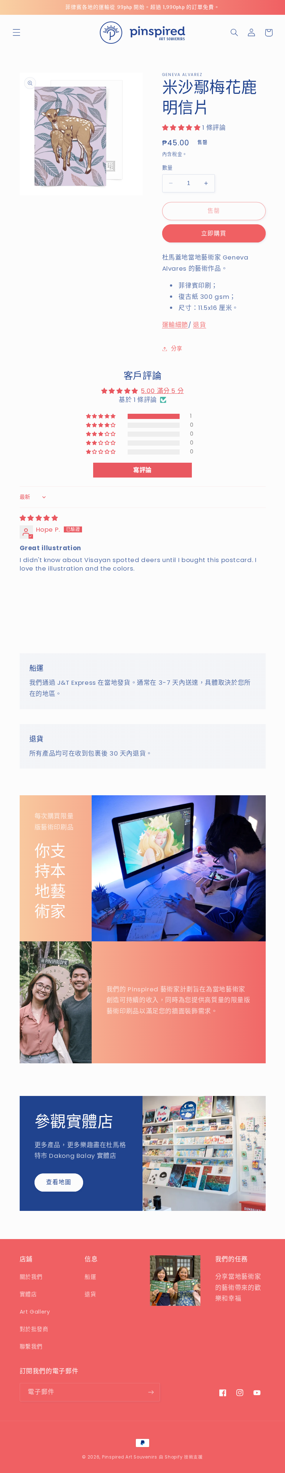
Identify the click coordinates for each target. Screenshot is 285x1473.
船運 (90, 1277)
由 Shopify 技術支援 (181, 1457)
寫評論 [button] (142, 470)
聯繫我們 (31, 1346)
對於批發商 (34, 1329)
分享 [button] (177, 348)
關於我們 (31, 1277)
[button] (16, 32)
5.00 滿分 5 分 (162, 390)
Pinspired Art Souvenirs (129, 1457)
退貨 (199, 324)
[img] (39, 517)
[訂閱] (150, 1392)
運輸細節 (175, 324)
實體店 (28, 1294)
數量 (167, 167)
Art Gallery (35, 1311)
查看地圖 (58, 1182)
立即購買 (213, 233)
